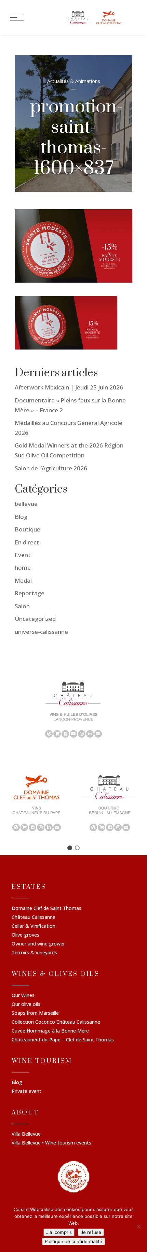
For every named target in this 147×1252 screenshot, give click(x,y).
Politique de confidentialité (73, 1241)
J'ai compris (59, 1232)
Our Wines (23, 995)
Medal (23, 580)
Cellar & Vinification (33, 926)
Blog (21, 517)
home (23, 567)
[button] (69, 847)
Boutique (27, 529)
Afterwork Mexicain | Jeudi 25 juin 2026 (69, 387)
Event (23, 555)
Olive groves (25, 935)
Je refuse (91, 1232)
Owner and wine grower (38, 944)
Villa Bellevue (26, 1134)
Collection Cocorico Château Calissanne (56, 1022)
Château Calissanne (33, 917)
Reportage (29, 593)
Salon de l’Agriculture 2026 (51, 468)
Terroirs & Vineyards (34, 953)
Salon (22, 606)
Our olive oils (26, 1004)
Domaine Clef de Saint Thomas (46, 908)
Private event (26, 1091)
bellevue (26, 504)
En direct (27, 542)
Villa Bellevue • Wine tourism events (51, 1143)
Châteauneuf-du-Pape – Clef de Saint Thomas (63, 1040)
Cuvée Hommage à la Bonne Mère (50, 1031)
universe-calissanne (41, 632)
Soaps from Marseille (35, 1013)
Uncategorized (35, 619)
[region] (73, 709)
